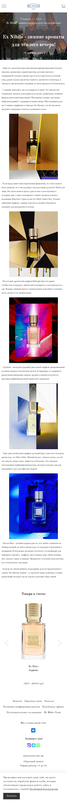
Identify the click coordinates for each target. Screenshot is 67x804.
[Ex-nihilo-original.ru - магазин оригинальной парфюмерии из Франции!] (33, 6)
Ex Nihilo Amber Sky (42, 199)
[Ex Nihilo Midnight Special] (33, 244)
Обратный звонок (33, 761)
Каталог (49, 701)
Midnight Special (40, 281)
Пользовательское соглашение (24, 712)
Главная (26, 19)
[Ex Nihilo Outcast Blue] (33, 506)
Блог (39, 19)
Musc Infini (21, 457)
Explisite (6, 367)
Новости (17, 701)
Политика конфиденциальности (21, 707)
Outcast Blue (8, 543)
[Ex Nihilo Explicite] (33, 330)
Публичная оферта (53, 707)
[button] (7, 643)
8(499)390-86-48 (33, 756)
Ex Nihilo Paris (52, 712)
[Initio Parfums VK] (33, 732)
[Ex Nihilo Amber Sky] (33, 146)
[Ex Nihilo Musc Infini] (33, 416)
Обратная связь (33, 701)
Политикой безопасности (43, 789)
